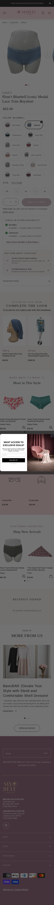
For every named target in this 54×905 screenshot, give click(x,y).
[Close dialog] (52, 436)
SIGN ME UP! (13, 460)
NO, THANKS (13, 463)
